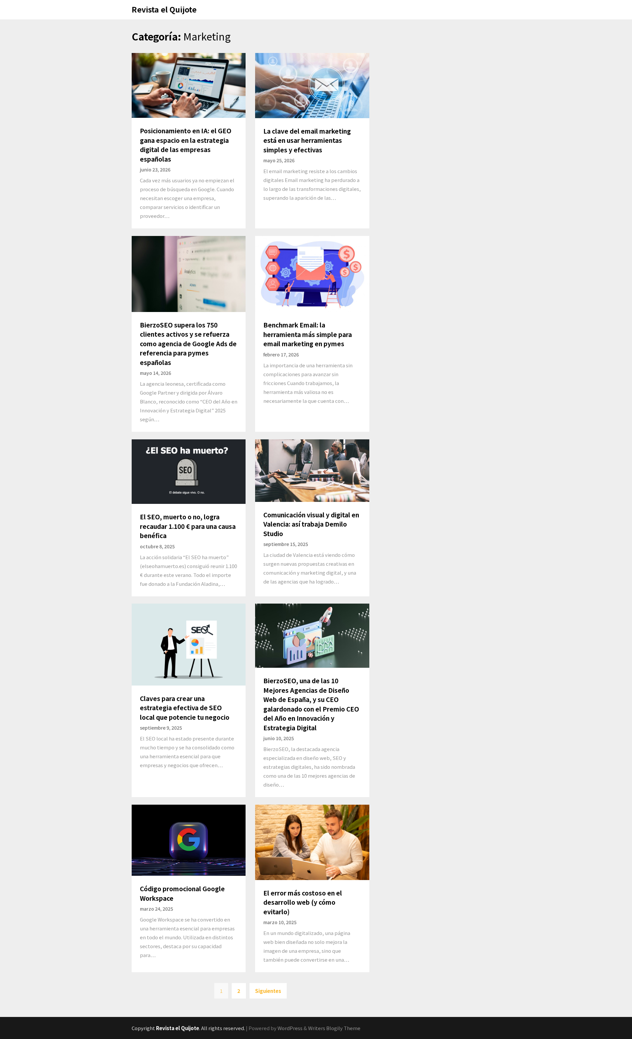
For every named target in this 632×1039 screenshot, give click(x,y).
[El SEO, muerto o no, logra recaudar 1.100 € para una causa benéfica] (189, 470)
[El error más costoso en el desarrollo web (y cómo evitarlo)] (312, 841)
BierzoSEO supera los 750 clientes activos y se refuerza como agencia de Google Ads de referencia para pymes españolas (188, 343)
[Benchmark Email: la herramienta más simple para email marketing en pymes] (312, 273)
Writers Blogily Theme (334, 1028)
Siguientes (268, 990)
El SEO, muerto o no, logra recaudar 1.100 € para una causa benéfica (188, 526)
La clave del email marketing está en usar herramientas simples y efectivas (307, 140)
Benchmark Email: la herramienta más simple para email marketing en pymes (307, 334)
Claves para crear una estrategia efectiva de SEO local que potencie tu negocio (184, 707)
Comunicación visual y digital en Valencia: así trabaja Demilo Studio (311, 524)
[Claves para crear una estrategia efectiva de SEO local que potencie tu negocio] (189, 643)
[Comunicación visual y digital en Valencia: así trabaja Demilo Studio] (312, 469)
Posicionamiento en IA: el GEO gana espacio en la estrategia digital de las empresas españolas (185, 144)
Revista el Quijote (164, 9)
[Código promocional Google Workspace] (189, 839)
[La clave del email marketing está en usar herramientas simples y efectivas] (312, 84)
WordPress (290, 1028)
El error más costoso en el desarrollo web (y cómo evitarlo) (302, 902)
